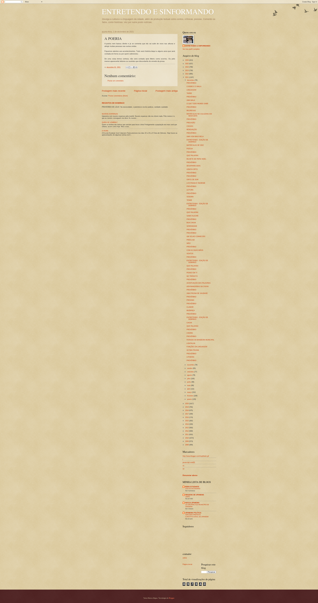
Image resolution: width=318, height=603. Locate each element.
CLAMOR (190, 307)
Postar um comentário (115, 81)
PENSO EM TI (192, 273)
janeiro (189, 399)
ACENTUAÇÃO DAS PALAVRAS (199, 283)
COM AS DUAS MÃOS (195, 250)
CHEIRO (190, 333)
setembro (190, 372)
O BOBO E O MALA (194, 86)
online (185, 558)
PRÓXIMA (190, 300)
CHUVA (189, 323)
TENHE (189, 200)
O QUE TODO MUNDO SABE (197, 104)
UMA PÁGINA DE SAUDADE (197, 293)
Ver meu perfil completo (191, 49)
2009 (187, 441)
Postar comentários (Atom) (118, 96)
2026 (187, 60)
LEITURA (190, 190)
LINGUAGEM (191, 90)
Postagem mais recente (113, 91)
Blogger (171, 598)
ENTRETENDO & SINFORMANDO (197, 46)
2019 (187, 407)
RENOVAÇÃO (192, 129)
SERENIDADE (192, 226)
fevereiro (190, 396)
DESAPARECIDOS (193, 166)
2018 (187, 410)
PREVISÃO (191, 123)
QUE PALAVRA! (192, 155)
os (183, 466)
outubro (190, 368)
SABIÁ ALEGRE (193, 216)
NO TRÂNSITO (192, 276)
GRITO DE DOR (192, 180)
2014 (187, 424)
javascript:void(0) (189, 462)
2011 (187, 434)
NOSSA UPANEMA (192, 503)
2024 (187, 67)
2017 (187, 414)
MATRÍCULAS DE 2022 (195, 145)
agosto (189, 375)
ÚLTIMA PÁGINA (193, 350)
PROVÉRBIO (191, 83)
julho (189, 379)
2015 (187, 421)
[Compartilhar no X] (131, 67)
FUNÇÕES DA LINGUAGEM (197, 347)
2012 (187, 431)
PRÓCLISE (191, 240)
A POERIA (190, 357)
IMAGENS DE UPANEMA (194, 495)
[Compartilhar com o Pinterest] (136, 67)
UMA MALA (191, 100)
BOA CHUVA (191, 223)
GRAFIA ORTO (192, 169)
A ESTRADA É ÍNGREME (196, 183)
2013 (187, 428)
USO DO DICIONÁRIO (192, 489)
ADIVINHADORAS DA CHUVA (198, 286)
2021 (187, 77)
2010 (187, 438)
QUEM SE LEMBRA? (110, 122)
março (189, 392)
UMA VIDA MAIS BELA (195, 136)
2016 (187, 417)
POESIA (190, 149)
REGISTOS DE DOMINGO (113, 103)
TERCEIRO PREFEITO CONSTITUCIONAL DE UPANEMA (197, 516)
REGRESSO (191, 110)
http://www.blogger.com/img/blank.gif (196, 456)
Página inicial (140, 91)
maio (189, 385)
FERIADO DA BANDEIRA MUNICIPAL (200, 340)
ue (183, 469)
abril (189, 389)
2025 (187, 64)
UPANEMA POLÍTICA (193, 513)
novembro (191, 365)
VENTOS (190, 254)
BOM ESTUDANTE (192, 487)
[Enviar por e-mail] (127, 67)
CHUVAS (190, 126)
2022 (187, 74)
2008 (187, 445)
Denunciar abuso (190, 475)
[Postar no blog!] (129, 67)
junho (189, 382)
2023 (187, 70)
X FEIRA (105, 131)
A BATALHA (191, 343)
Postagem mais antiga (167, 91)
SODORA (190, 197)
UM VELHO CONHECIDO (196, 236)
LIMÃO (187, 497)
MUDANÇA (191, 310)
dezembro (191, 80)
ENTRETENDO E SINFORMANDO (158, 11)
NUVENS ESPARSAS (110, 114)
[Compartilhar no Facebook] (134, 67)
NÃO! (189, 243)
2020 (187, 403)
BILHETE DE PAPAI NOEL (196, 159)
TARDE (189, 93)
